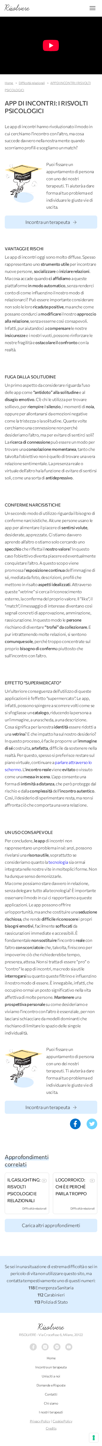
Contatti (51, 1394)
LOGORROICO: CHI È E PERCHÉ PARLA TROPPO (71, 1186)
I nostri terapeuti (51, 1412)
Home (9, 83)
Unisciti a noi (51, 1376)
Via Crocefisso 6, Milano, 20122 (60, 1335)
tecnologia (58, 862)
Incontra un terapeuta (48, 222)
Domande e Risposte (51, 1385)
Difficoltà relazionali (32, 83)
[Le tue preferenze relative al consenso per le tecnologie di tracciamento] (93, 1437)
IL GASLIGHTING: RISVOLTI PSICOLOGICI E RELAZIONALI (23, 1190)
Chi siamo (51, 1403)
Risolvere (51, 1327)
